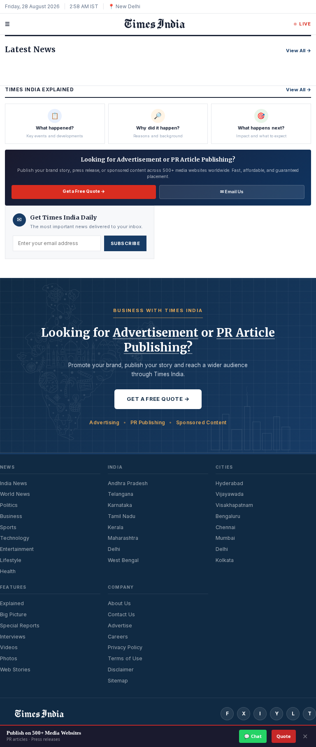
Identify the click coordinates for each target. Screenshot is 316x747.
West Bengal (123, 560)
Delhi (114, 549)
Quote (283, 736)
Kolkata (225, 560)
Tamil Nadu (121, 516)
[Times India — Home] (152, 24)
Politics (9, 505)
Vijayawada (230, 494)
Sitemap (118, 681)
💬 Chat (253, 736)
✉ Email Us (232, 191)
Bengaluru (228, 516)
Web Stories (15, 669)
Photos (8, 658)
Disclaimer (121, 669)
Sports (8, 527)
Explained (12, 603)
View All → (298, 50)
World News (15, 494)
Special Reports (20, 625)
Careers (118, 637)
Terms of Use (125, 658)
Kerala (115, 527)
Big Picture (13, 614)
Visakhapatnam (234, 505)
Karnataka (120, 505)
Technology (14, 538)
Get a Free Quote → (84, 191)
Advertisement (155, 332)
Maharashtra (123, 538)
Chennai (225, 527)
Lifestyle (10, 560)
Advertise (120, 625)
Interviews (13, 637)
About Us (119, 603)
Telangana (120, 494)
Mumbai (225, 538)
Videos (9, 647)
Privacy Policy (125, 647)
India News (13, 483)
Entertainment (17, 549)
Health (8, 571)
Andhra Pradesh (128, 483)
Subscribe (125, 243)
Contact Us (121, 614)
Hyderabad (229, 483)
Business (11, 516)
